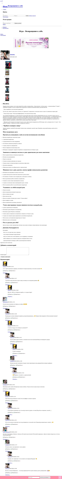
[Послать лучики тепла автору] (5, 270)
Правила (4, 27)
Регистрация (5, 16)
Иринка (4, 266)
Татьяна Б (12, 361)
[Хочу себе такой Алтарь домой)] (7, 76)
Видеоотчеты (5, 28)
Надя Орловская (6, 432)
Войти (4, 9)
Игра (13, 6)
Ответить (5, 272)
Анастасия (5, 302)
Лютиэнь (12, 54)
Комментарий (3, 254)
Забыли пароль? (32, 15)
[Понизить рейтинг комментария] (12, 270)
